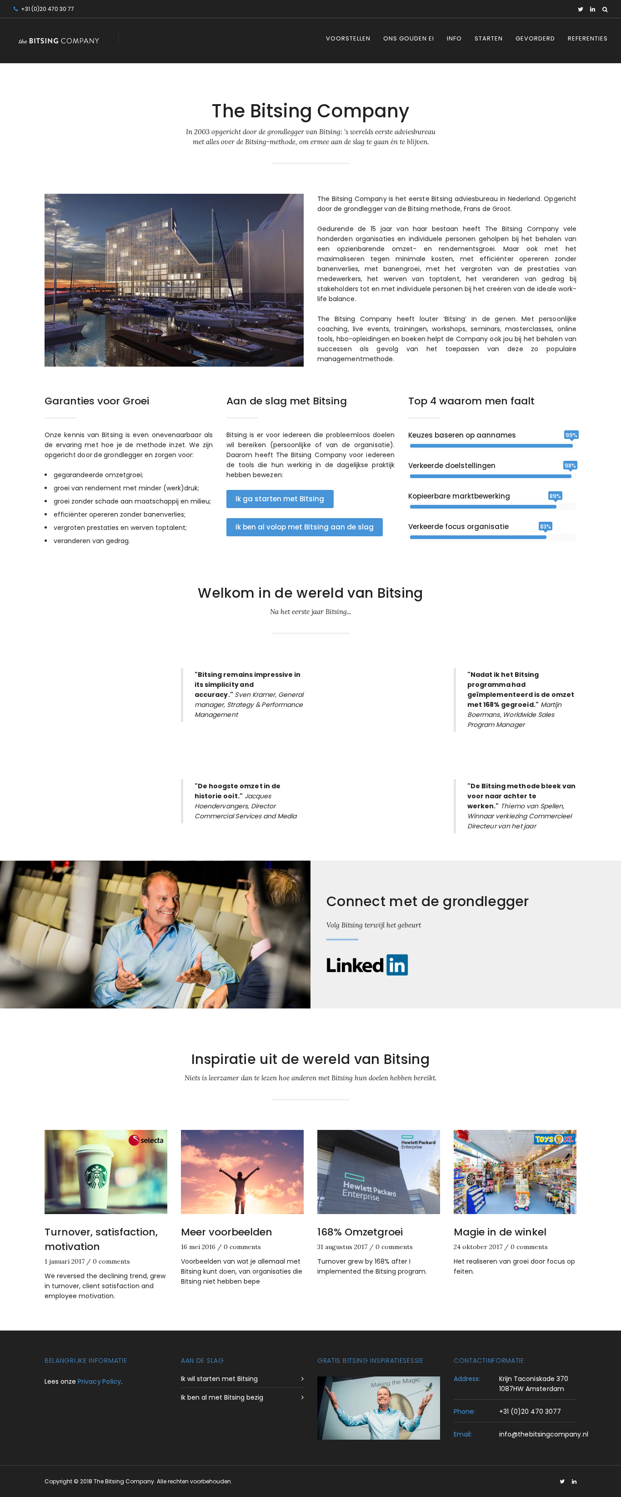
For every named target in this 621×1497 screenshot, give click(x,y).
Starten (489, 38)
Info (454, 38)
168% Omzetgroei (360, 1232)
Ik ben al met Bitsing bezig (222, 1397)
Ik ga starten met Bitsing (280, 499)
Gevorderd (535, 38)
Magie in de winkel (500, 1232)
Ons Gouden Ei (408, 38)
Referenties (588, 38)
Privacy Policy (99, 1381)
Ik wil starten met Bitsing (219, 1378)
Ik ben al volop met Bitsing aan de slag (304, 527)
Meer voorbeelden (226, 1232)
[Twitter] (580, 9)
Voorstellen (348, 38)
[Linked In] (592, 9)
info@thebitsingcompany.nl (543, 1434)
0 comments (111, 1261)
